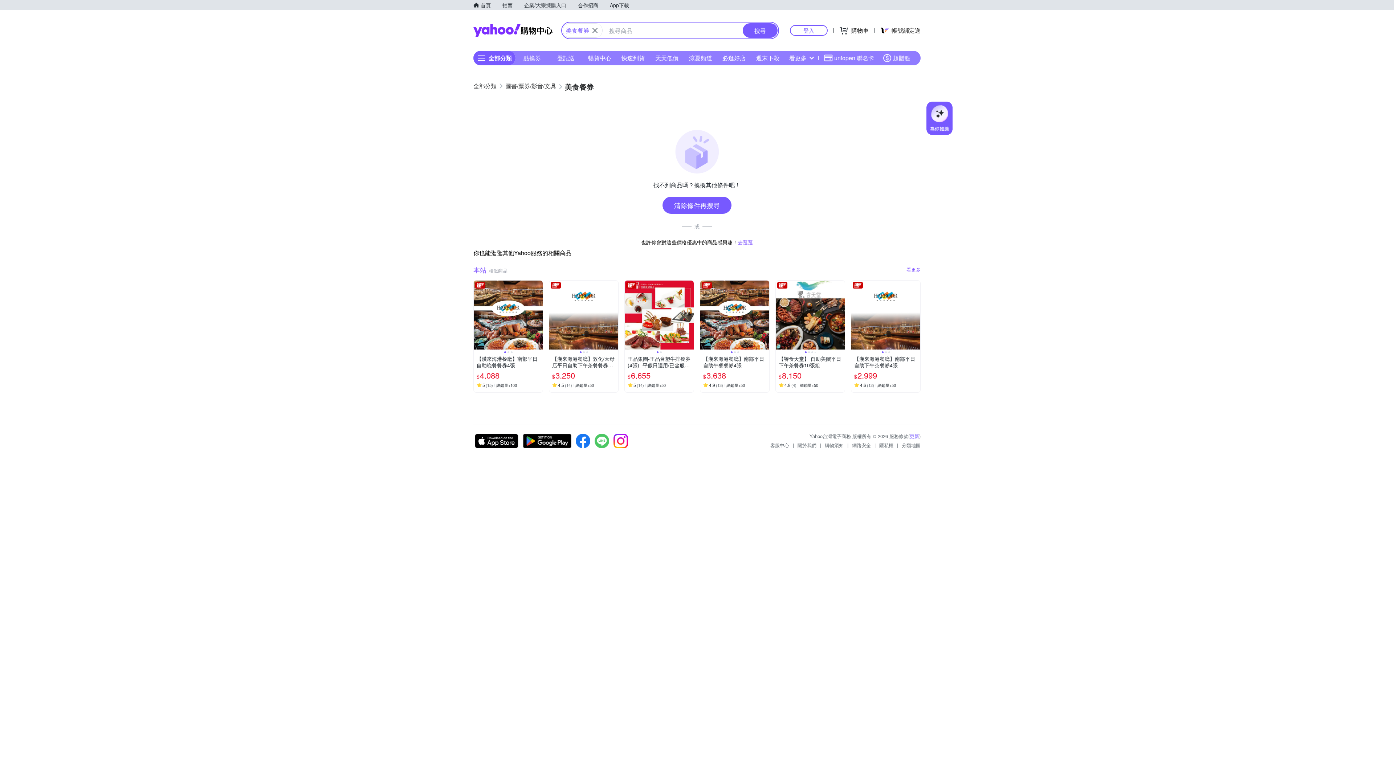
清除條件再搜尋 (697, 205)
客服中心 (779, 445)
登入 (808, 30)
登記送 (566, 58)
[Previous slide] (478, 315)
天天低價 (666, 58)
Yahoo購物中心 (513, 30)
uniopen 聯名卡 (854, 58)
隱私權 (886, 445)
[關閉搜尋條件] (595, 30)
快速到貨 (633, 58)
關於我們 (807, 445)
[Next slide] (538, 315)
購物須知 (834, 445)
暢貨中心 (599, 58)
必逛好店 (734, 58)
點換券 (532, 58)
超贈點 (901, 58)
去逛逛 (745, 242)
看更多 (798, 58)
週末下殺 (767, 58)
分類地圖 (911, 445)
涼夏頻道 (700, 58)
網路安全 (861, 445)
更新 (914, 436)
